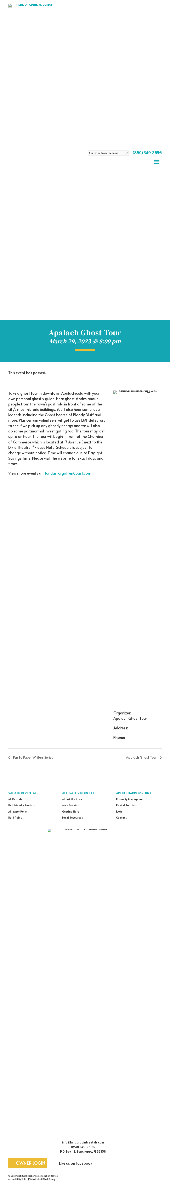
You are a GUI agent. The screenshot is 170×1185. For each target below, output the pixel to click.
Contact (121, 817)
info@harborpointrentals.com (83, 1142)
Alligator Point (17, 811)
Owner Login (30, 1163)
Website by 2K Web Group (42, 1179)
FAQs (119, 811)
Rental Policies (126, 805)
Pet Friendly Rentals (21, 805)
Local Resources (72, 817)
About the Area (72, 799)
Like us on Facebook (75, 1163)
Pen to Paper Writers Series (32, 757)
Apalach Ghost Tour (142, 757)
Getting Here (70, 811)
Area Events (70, 805)
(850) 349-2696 (147, 152)
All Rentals (15, 799)
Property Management (131, 799)
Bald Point (15, 817)
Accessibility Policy (18, 1179)
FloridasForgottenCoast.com (67, 473)
